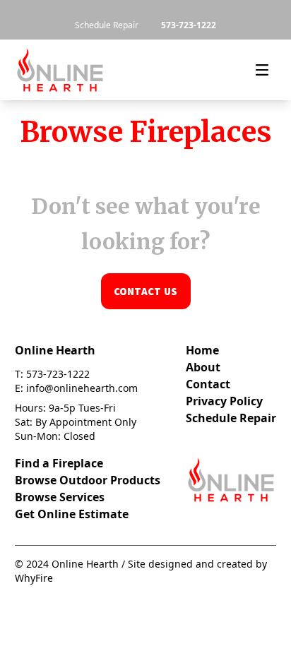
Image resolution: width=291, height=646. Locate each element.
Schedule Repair (106, 25)
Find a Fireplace (59, 463)
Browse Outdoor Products (87, 480)
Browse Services (60, 497)
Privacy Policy (224, 401)
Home (202, 350)
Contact (208, 384)
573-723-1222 (188, 25)
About (203, 367)
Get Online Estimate (72, 514)
